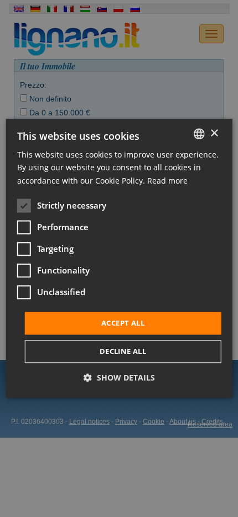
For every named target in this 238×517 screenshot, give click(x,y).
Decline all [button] (123, 352)
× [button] (214, 133)
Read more (167, 180)
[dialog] (119, 258)
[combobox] (198, 133)
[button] (119, 378)
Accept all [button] (122, 323)
